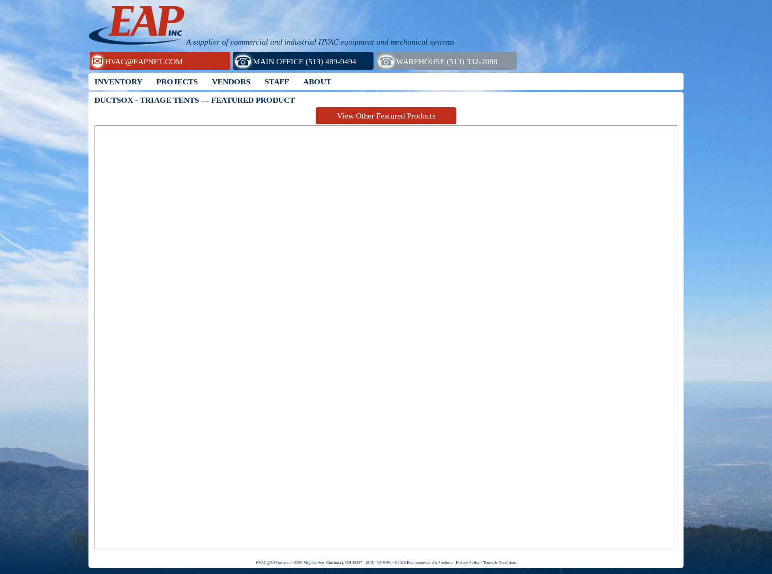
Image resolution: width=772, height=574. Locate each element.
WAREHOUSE (438, 61)
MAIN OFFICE (296, 61)
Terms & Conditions (500, 562)
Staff (277, 81)
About (317, 81)
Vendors (231, 81)
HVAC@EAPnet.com (273, 562)
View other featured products (386, 115)
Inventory (118, 81)
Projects (177, 81)
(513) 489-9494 (378, 562)
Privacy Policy (468, 562)
